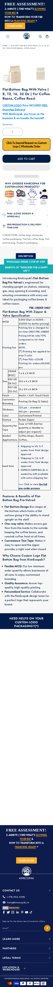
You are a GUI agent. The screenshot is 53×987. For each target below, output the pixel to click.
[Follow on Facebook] (3, 912)
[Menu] (7, 36)
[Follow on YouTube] (26, 912)
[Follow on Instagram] (12, 912)
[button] (26, 168)
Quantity (8, 124)
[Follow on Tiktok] (31, 912)
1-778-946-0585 (16, 896)
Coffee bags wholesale (30, 235)
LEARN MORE (14, 26)
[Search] (40, 36)
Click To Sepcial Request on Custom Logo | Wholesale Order (26, 144)
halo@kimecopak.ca (18, 902)
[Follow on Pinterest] (22, 912)
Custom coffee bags (33, 238)
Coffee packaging (12, 238)
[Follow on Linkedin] (17, 912)
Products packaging (27, 242)
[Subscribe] (47, 928)
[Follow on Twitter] (8, 912)
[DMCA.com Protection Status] (11, 908)
